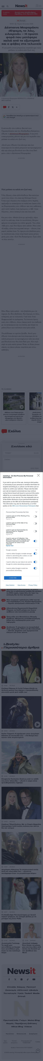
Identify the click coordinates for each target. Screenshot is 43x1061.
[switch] (35, 516)
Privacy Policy (32, 585)
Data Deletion (10, 585)
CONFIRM (12, 578)
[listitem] (21, 512)
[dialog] (21, 530)
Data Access (21, 585)
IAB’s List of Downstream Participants (24, 506)
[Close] (39, 476)
